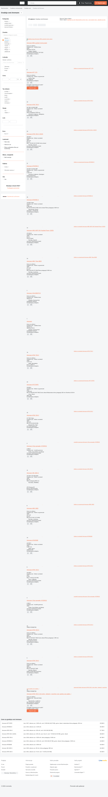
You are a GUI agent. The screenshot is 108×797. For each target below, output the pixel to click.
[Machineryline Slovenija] (9, 3)
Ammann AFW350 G (33, 200)
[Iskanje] (29, 3)
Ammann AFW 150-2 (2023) (35, 134)
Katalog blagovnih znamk (32, 775)
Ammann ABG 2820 (32, 508)
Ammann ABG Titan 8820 (34, 261)
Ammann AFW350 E (33, 166)
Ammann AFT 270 (32, 72)
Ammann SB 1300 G (33, 473)
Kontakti (3, 769)
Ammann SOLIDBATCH (34, 293)
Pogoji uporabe (29, 764)
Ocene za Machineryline (32, 772)
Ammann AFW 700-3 (33, 104)
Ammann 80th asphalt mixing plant (37, 43)
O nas (2, 764)
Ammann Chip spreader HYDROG (37, 446)
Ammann (29, 321)
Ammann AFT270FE (33, 384)
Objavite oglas (32, 88)
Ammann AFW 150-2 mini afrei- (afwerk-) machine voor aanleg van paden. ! (49, 694)
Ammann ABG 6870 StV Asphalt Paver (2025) (40, 230)
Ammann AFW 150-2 (33, 415)
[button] (28, 55)
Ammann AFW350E (32, 540)
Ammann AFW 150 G (33, 630)
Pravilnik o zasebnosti (31, 767)
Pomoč (3, 767)
